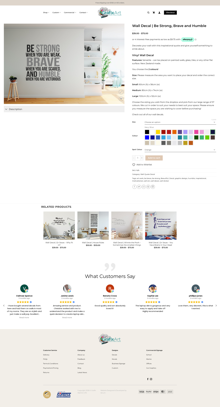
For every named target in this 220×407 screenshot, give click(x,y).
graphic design (181, 178)
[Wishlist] (121, 98)
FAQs (45, 359)
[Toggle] (6, 109)
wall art (147, 181)
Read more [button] (24, 318)
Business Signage (118, 363)
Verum (103, 393)
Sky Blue (163, 137)
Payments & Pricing (50, 368)
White (152, 132)
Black (147, 132)
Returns (46, 372)
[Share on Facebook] (134, 187)
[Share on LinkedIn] (153, 187)
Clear (213, 120)
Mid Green (202, 137)
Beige (152, 143)
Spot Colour (137, 149)
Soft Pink (202, 132)
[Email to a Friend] (144, 187)
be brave (147, 178)
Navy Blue (213, 132)
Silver (180, 143)
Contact (82, 12)
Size (134, 122)
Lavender (185, 132)
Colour (135, 136)
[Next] (176, 232)
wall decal (154, 181)
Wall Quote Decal (147, 174)
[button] (154, 12)
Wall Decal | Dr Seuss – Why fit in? (59, 243)
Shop (45, 12)
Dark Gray (163, 143)
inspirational (201, 178)
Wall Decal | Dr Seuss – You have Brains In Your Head (161, 243)
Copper (191, 143)
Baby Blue (174, 137)
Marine (149, 359)
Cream (158, 143)
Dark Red (163, 132)
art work (140, 178)
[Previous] (44, 232)
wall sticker (164, 181)
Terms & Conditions (50, 363)
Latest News (82, 372)
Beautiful (165, 178)
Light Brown (147, 143)
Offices (149, 363)
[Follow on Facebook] (148, 379)
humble (191, 178)
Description (15, 109)
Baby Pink (207, 132)
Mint (191, 137)
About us (81, 355)
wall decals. (158, 114)
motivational (137, 181)
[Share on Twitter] (139, 187)
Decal (171, 178)
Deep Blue (152, 137)
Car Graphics (151, 368)
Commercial (69, 12)
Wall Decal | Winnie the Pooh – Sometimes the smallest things (127, 243)
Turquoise (185, 137)
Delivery (46, 355)
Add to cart (154, 158)
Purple (180, 132)
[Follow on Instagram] (151, 379)
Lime (207, 137)
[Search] (148, 12)
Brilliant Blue (147, 137)
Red (169, 132)
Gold (185, 143)
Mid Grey (169, 143)
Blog (79, 368)
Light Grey (174, 143)
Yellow (158, 132)
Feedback (81, 359)
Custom (55, 12)
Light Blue (169, 137)
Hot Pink (196, 132)
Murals (114, 359)
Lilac (191, 132)
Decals (114, 355)
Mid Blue (158, 137)
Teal (180, 137)
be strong (156, 178)
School (149, 355)
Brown (213, 137)
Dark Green (196, 137)
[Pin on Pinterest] (148, 187)
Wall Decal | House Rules (93, 242)
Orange (174, 132)
